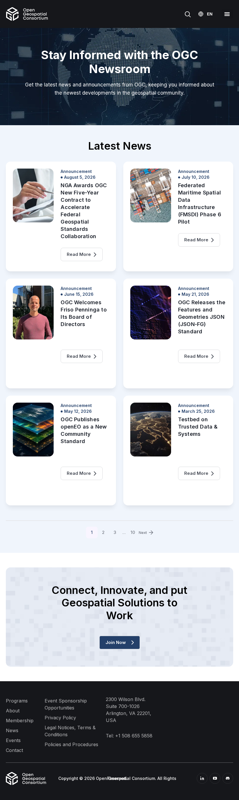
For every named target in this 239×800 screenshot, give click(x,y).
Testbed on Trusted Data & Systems (198, 426)
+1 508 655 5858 (133, 736)
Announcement (76, 171)
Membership (20, 720)
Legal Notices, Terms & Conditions (70, 731)
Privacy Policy (60, 718)
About (13, 711)
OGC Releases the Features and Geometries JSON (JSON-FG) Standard (201, 316)
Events (13, 740)
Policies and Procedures (71, 744)
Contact (14, 750)
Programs (17, 701)
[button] (227, 14)
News (12, 730)
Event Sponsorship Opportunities (66, 704)
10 (135, 531)
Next (143, 532)
